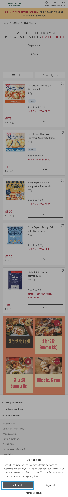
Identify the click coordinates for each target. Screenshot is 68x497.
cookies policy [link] (17, 476)
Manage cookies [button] (34, 492)
